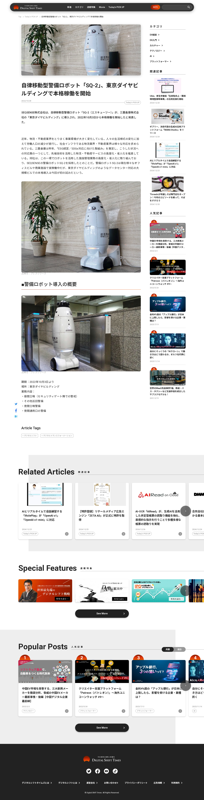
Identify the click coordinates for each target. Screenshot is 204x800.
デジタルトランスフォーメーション (57, 436)
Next (185, 511)
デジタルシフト (30, 436)
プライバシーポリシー (135, 783)
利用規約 (175, 783)
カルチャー (155, 45)
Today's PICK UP (132, 102)
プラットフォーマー (159, 61)
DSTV (155, 7)
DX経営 (153, 35)
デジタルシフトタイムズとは (35, 783)
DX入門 (153, 40)
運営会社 (90, 783)
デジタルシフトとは (67, 783)
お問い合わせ (110, 783)
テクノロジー (156, 51)
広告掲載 (158, 783)
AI (151, 56)
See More (102, 613)
